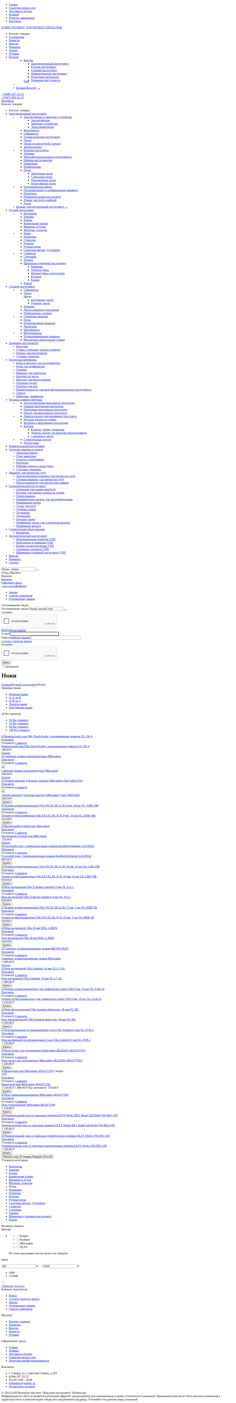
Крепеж (28, 426)
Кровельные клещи (36, 223)
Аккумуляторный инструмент (50, 63)
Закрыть (19, 1286)
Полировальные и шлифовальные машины (51, 190)
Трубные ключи (26, 509)
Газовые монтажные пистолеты (43, 406)
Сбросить (7, 1286)
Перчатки (22, 462)
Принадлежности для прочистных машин (42, 482)
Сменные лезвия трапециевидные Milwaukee (29, 770)
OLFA (24, 1247)
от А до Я (15, 697)
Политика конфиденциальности (29, 1360)
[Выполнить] (65, 609)
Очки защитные (26, 456)
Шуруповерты (33, 333)
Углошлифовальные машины (42, 336)
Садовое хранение (27, 356)
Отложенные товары (22, 598)
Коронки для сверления (31, 373)
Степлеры (30, 256)
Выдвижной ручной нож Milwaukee (24, 836)
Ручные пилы (32, 246)
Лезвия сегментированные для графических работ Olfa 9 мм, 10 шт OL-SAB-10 (51, 999)
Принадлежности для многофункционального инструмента (53, 389)
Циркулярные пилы (43, 183)
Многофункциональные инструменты (48, 156)
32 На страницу (19, 723)
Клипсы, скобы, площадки (47, 429)
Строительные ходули (37, 439)
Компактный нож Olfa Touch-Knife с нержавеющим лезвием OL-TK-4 (45, 746)
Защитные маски (26, 452)
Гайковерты (31, 133)
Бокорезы (37, 266)
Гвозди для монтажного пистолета (45, 412)
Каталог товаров (19, 1321)
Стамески (30, 253)
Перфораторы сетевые (38, 313)
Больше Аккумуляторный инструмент (42, 206)
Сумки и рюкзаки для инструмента (38, 349)
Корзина (6, 579)
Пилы (27, 170)
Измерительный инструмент (49, 73)
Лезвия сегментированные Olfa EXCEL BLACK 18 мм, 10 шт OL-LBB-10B (49, 876)
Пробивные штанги (28, 526)
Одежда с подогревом (30, 459)
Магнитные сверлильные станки (44, 339)
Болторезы (30, 213)
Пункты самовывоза (21, 17)
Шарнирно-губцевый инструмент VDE (41, 552)
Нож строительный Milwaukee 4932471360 (28, 1104)
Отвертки (30, 240)
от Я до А (15, 700)
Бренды (28, 60)
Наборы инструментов (38, 160)
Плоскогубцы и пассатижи (48, 273)
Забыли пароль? (21, 637)
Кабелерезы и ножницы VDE (34, 542)
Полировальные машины (39, 323)
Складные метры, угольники (42, 250)
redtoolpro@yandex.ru (22, 1383)
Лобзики (29, 153)
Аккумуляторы (40, 120)
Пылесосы (30, 193)
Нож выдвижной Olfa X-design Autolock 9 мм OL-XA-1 (36, 897)
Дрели (28, 140)
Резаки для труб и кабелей (40, 200)
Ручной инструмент (43, 67)
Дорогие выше (18, 704)
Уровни (28, 260)
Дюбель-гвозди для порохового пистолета (50, 416)
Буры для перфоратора (30, 366)
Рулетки (29, 243)
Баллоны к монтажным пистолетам (46, 422)
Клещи (35, 279)
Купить (7, 802)
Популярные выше (20, 707)
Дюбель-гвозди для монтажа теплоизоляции (59, 432)
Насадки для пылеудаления (33, 379)
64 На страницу (19, 726)
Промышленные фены (38, 186)
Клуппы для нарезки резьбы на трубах (40, 492)
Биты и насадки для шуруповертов (38, 363)
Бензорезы (22, 532)
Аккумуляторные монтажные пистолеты (49, 402)
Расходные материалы (45, 76)
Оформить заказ (11, 582)
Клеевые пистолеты (36, 150)
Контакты (15, 21)
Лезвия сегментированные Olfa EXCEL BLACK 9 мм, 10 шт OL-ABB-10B (48, 815)
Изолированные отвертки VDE (36, 539)
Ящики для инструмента (31, 353)
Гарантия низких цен (22, 7)
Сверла (20, 393)
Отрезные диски (26, 383)
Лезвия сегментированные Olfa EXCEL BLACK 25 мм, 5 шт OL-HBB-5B (47, 917)
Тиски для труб (26, 506)
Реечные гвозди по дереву (40, 419)
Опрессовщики (25, 496)
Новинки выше (18, 694)
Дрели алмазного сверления (41, 309)
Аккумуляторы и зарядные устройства (48, 117)
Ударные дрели (40, 303)
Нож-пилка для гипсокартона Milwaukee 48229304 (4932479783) (41, 1060)
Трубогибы (23, 516)
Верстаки (22, 346)
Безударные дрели (42, 299)
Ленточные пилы (42, 173)
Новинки (14, 1324)
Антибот (7, 612)
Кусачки (36, 276)
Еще (26, 81)
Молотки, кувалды (35, 230)
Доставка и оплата (20, 11)
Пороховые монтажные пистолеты (45, 409)
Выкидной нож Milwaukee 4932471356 (25, 1084)
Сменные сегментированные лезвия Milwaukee (31, 958)
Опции (5, 753)
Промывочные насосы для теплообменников (44, 499)
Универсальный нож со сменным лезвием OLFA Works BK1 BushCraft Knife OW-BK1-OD (58, 1125)
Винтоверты (31, 130)
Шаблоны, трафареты (29, 396)
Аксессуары (31, 442)
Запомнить (12, 666)
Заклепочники (33, 147)
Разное (28, 283)
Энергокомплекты (42, 127)
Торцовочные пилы (43, 180)
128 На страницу (19, 730)
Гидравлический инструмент (42, 137)
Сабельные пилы (41, 176)
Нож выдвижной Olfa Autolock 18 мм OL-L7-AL (31, 978)
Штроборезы (32, 329)
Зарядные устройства (44, 123)
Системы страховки (28, 469)
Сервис (13, 4)
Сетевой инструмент (44, 70)
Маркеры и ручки (35, 226)
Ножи (27, 233)
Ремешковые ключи (28, 502)
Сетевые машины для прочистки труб (40, 479)
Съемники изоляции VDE (32, 549)
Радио (27, 203)
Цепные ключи (25, 519)
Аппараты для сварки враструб (35, 489)
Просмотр (7, 739)
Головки (21, 369)
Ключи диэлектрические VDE (35, 545)
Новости (14, 1331)
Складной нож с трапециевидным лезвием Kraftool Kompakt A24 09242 (46, 856)
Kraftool (25, 1239)
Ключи (28, 220)
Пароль (6, 637)
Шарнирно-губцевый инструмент (45, 263)
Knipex (24, 1236)
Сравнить (21, 743)
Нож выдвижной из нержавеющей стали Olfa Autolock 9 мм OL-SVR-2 (46, 1040)
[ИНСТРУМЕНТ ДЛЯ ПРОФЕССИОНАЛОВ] (31, 27)
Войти (5, 630)
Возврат (14, 14)
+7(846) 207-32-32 (12, 94)
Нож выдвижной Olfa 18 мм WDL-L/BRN (27, 938)
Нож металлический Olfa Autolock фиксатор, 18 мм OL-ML (38, 1019)
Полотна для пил (27, 386)
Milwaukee (26, 1243)
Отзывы (14, 1334)
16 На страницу (19, 720)
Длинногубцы (40, 270)
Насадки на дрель (27, 376)
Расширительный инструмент (42, 196)
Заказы (13, 592)
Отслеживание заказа (14, 608)
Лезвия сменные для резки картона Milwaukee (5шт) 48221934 (40, 795)
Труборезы (23, 512)
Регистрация (17, 630)
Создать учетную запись (16, 641)
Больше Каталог (28, 87)
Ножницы (30, 236)
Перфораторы (32, 166)
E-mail (5, 633)
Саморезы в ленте (42, 436)
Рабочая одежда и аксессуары (34, 466)
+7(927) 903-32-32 (12, 97)
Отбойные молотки (36, 316)
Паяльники (31, 163)
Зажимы (29, 216)
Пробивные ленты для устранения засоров (43, 522)
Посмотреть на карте (22, 1386)
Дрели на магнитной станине (42, 143)
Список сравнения (20, 595)
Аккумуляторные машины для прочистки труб (45, 476)
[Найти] (37, 570)
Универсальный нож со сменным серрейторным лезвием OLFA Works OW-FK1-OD (54, 1145)
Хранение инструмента (45, 80)
